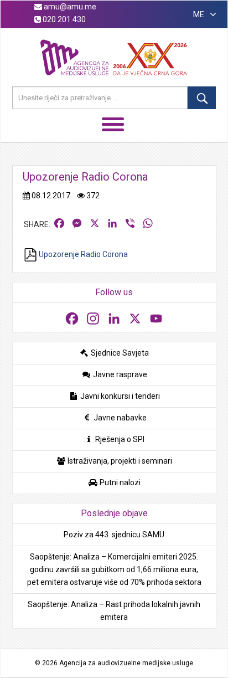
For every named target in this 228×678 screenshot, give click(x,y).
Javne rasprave (119, 374)
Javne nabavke (119, 417)
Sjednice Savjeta (119, 352)
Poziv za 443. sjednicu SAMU (114, 534)
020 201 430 (63, 19)
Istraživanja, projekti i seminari (119, 460)
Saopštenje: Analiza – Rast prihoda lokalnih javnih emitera (114, 611)
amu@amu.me (69, 6)
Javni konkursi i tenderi (119, 396)
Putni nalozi (119, 482)
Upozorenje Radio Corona (82, 254)
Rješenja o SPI (119, 439)
